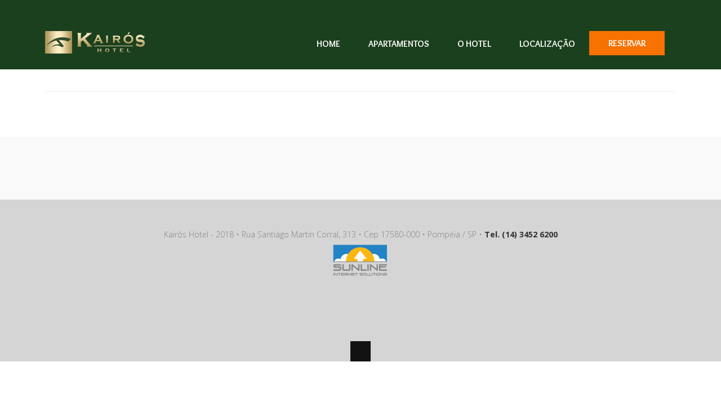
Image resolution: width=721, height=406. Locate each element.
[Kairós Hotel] (95, 46)
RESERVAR (627, 43)
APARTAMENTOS (398, 43)
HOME (328, 43)
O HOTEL (474, 43)
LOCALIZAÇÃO (547, 43)
